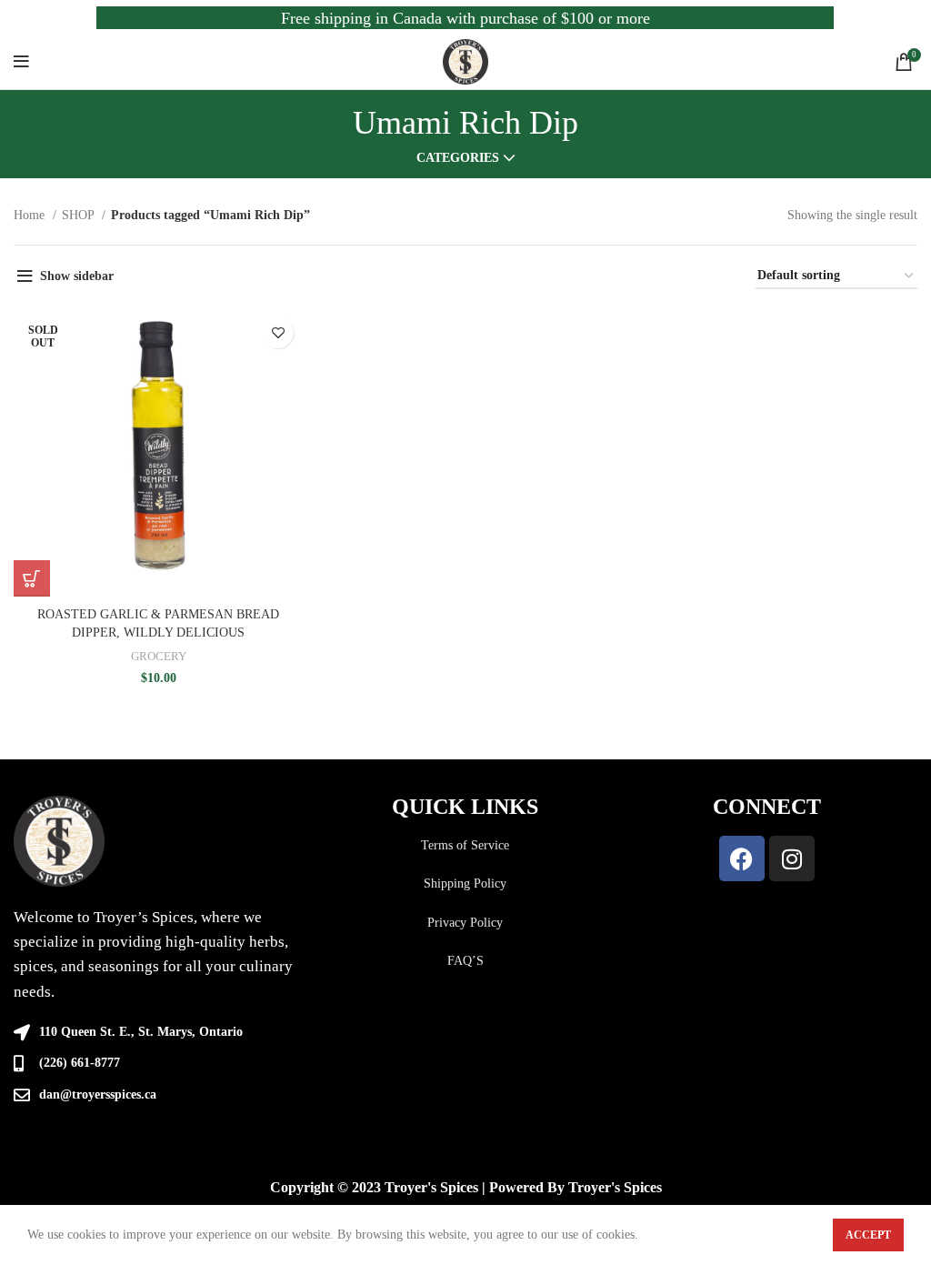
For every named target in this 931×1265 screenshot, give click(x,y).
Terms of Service (465, 845)
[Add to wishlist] (278, 332)
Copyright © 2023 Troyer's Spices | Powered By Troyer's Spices (466, 1187)
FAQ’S (465, 961)
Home (31, 215)
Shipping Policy (465, 883)
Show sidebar (77, 276)
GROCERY (158, 656)
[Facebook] (742, 858)
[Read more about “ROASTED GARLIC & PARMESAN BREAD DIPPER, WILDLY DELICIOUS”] (32, 578)
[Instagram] (792, 858)
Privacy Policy (465, 922)
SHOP (79, 215)
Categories (457, 158)
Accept (868, 1235)
